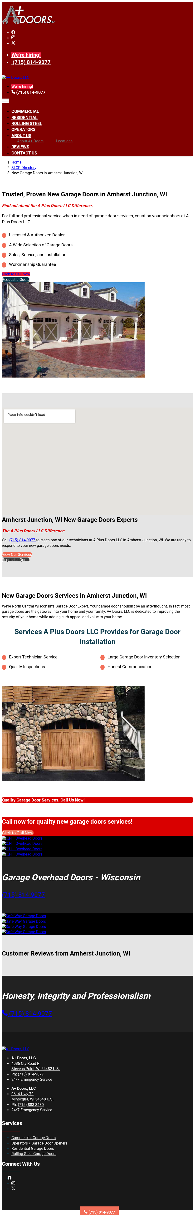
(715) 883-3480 (31, 1104)
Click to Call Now (16, 274)
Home (16, 162)
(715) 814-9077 (32, 62)
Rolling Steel (26, 123)
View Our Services (17, 554)
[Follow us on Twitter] (13, 43)
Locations (64, 141)
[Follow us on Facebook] (13, 32)
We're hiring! (26, 55)
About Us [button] (21, 135)
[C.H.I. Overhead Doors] (22, 838)
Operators (23, 129)
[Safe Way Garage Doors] (24, 916)
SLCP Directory (23, 167)
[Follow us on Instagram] (13, 38)
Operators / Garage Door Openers (39, 1143)
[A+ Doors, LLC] (28, 23)
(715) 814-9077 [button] (23, 894)
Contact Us (24, 152)
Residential (24, 117)
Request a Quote (15, 279)
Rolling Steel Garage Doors (33, 1153)
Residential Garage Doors (32, 1148)
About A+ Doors (30, 141)
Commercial (25, 111)
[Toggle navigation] (5, 101)
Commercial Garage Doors (33, 1137)
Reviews (20, 146)
